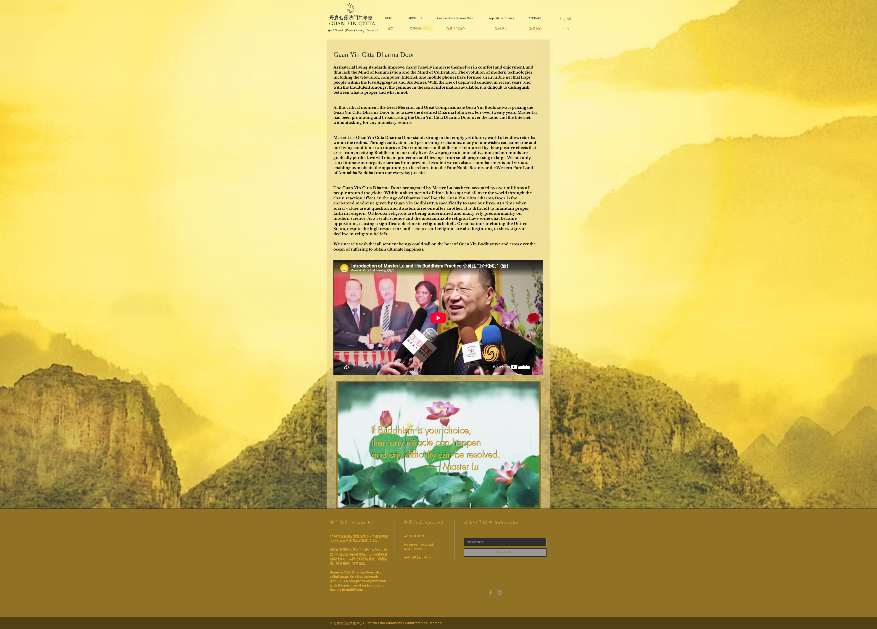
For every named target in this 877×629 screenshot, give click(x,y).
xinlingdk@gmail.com (418, 557)
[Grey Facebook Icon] (490, 592)
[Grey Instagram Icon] (499, 592)
